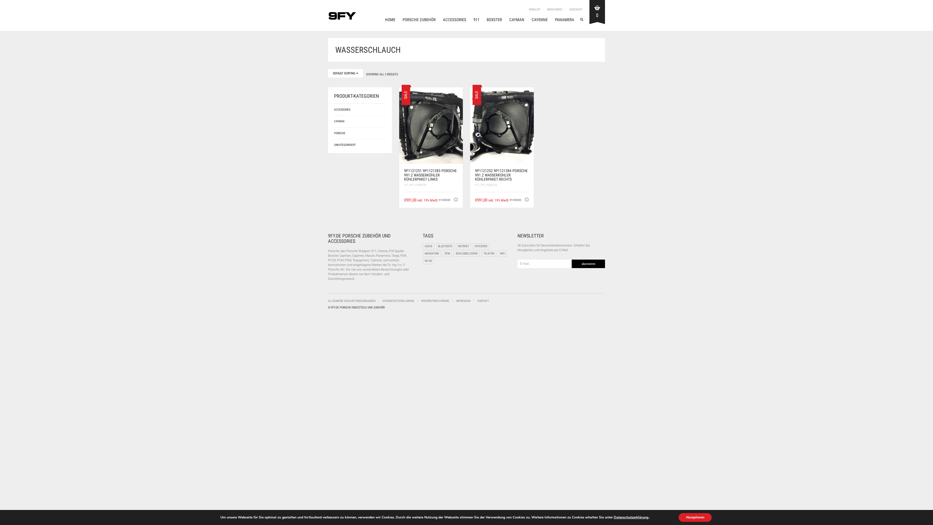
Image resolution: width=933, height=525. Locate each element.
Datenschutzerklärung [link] (631, 517)
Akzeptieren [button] (695, 517)
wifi (502, 253)
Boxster (494, 19)
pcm (447, 253)
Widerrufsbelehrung (435, 301)
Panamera (564, 19)
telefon (489, 253)
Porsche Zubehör (419, 19)
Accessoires (342, 109)
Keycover (481, 246)
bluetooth (445, 246)
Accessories (454, 19)
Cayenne (540, 19)
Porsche (420, 185)
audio (428, 246)
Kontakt (483, 301)
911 (476, 19)
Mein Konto (554, 9)
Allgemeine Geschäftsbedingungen (351, 301)
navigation (432, 253)
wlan (428, 260)
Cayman (516, 19)
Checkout (575, 9)
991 (412, 185)
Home (390, 19)
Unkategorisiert (345, 145)
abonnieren (588, 264)
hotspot (463, 246)
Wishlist (534, 9)
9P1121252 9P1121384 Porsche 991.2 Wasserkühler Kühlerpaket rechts (501, 175)
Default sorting (344, 73)
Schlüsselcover (467, 253)
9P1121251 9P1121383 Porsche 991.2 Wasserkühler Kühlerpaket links (430, 175)
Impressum (463, 301)
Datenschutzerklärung (398, 301)
